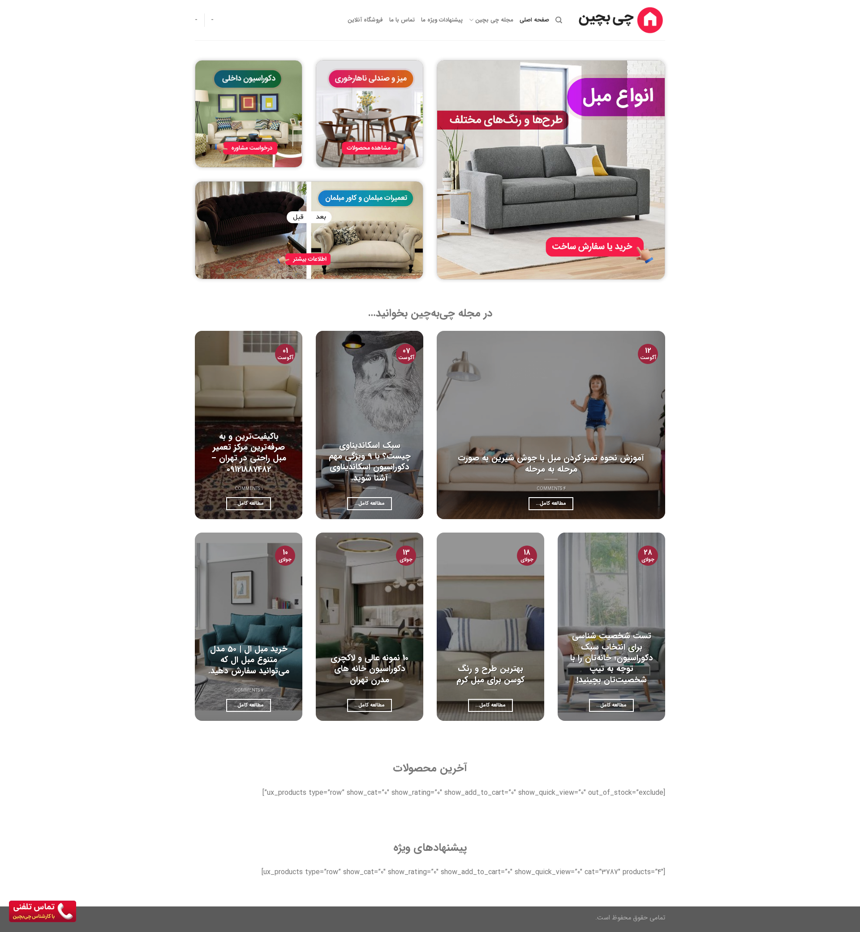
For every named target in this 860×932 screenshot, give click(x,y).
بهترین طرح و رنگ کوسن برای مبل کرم (490, 674)
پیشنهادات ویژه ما (442, 20)
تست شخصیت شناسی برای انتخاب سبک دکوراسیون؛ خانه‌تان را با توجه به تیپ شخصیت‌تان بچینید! (611, 658)
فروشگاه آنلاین (365, 20)
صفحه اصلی (534, 20)
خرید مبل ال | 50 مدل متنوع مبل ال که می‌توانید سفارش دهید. (248, 660)
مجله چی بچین (494, 20)
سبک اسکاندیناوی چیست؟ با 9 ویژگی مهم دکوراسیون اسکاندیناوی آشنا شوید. (370, 462)
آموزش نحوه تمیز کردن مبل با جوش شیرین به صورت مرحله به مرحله (551, 464)
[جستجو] (558, 20)
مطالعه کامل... (551, 503)
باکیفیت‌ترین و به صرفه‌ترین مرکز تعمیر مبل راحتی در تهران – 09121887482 (248, 453)
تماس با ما (402, 20)
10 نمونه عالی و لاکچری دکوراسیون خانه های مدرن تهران (369, 669)
